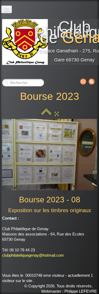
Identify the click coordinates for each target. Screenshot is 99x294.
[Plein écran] (56, 114)
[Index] (46, 114)
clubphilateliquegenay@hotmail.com (33, 255)
